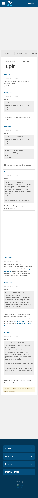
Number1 (7, 75)
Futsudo (7, 333)
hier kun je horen (19, 321)
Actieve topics (22, 53)
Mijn (10, 3)
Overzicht (8, 53)
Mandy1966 (8, 93)
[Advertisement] (19, 26)
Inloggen (31, 4)
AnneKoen (8, 257)
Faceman (7, 127)
